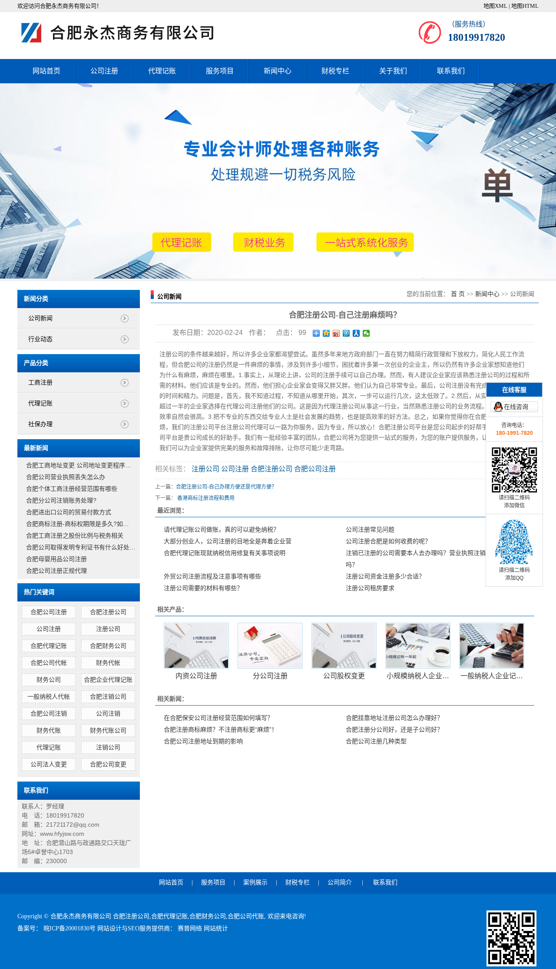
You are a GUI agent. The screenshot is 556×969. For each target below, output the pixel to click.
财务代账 (48, 730)
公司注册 (104, 71)
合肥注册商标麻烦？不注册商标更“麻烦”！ (221, 729)
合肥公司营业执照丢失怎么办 (65, 476)
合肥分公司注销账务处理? (61, 500)
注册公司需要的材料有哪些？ (203, 588)
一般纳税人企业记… (491, 676)
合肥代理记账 (48, 645)
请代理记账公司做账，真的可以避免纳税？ (221, 529)
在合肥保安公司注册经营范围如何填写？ (218, 717)
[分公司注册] (270, 646)
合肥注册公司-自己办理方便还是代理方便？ (226, 487)
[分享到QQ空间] (326, 333)
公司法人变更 (48, 764)
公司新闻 (40, 318)
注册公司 (108, 628)
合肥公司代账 (246, 916)
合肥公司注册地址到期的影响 (203, 741)
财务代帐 (108, 662)
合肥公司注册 (48, 611)
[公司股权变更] (344, 646)
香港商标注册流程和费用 (206, 498)
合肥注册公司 (108, 611)
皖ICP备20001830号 (70, 928)
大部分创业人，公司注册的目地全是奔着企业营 (227, 541)
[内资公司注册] (196, 646)
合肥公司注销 (48, 713)
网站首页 (46, 71)
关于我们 (393, 71)
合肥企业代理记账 (108, 679)
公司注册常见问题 (370, 529)
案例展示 (255, 882)
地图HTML (525, 6)
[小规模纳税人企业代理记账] (417, 646)
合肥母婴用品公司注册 (56, 558)
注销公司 (108, 747)
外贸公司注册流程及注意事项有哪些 (212, 576)
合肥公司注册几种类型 (376, 741)
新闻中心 (277, 71)
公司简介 (340, 882)
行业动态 (40, 339)
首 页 (458, 294)
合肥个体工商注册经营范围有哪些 (71, 488)
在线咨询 (516, 406)
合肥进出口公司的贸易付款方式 (68, 512)
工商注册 (40, 382)
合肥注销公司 (108, 696)
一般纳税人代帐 (48, 696)
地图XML (495, 6)
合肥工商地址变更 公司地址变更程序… (78, 465)
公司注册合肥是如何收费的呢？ (388, 541)
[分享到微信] (366, 333)
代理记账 (162, 71)
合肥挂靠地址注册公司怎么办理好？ (394, 717)
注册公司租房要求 (370, 588)
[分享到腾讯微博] (346, 333)
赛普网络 (191, 928)
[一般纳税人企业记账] (491, 646)
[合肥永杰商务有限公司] (126, 32)
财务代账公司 (108, 730)
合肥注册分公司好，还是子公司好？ (394, 729)
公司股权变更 (344, 676)
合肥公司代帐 (48, 662)
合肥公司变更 (108, 764)
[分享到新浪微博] (336, 333)
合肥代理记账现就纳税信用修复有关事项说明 (224, 552)
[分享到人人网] (356, 333)
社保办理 (40, 424)
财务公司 (48, 679)
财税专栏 (335, 71)
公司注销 (108, 713)
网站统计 (216, 928)
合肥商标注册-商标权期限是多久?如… (77, 523)
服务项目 (220, 71)
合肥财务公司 (108, 645)
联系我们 (451, 71)
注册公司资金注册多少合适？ (385, 576)
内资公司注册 (196, 676)
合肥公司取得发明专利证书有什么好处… (81, 547)
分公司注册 (270, 676)
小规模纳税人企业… (418, 676)
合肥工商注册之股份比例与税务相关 (74, 535)
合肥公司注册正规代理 (56, 570)
